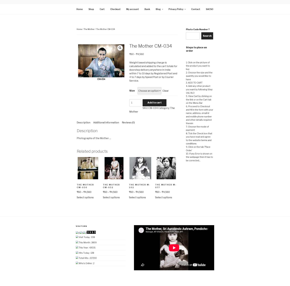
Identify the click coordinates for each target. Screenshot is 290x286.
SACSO (209, 9)
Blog (158, 9)
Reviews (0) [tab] (128, 122)
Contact (195, 9)
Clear (166, 90)
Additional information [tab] (106, 122)
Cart (102, 9)
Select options (85, 197)
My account (132, 9)
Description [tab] (83, 122)
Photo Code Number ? (198, 29)
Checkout (115, 9)
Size (132, 90)
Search (207, 35)
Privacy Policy (176, 9)
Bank (147, 9)
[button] (120, 48)
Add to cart (154, 102)
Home (79, 9)
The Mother (89, 29)
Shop (91, 9)
